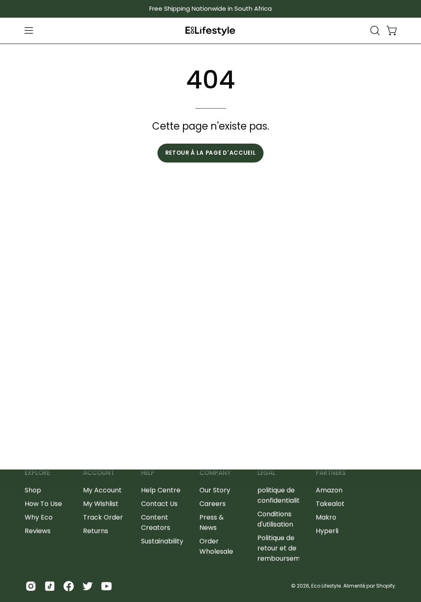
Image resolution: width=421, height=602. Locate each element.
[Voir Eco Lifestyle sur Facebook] (68, 586)
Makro (326, 517)
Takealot (330, 503)
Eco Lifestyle (326, 585)
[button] (374, 30)
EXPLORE (37, 473)
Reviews (38, 530)
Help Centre (160, 490)
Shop (33, 490)
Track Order (103, 517)
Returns (95, 530)
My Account (102, 490)
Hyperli (327, 530)
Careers (212, 503)
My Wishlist (100, 503)
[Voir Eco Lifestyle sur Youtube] (106, 586)
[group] (210, 9)
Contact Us (159, 503)
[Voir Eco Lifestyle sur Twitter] (87, 586)
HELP (148, 473)
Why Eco (39, 517)
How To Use (43, 503)
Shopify (385, 585)
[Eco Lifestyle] (210, 30)
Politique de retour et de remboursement (284, 548)
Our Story (214, 490)
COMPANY (215, 473)
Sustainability (162, 541)
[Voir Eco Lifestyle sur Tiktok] (50, 586)
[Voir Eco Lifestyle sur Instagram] (31, 586)
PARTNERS (331, 473)
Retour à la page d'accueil (210, 153)
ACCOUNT (98, 473)
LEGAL (266, 473)
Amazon (329, 490)
